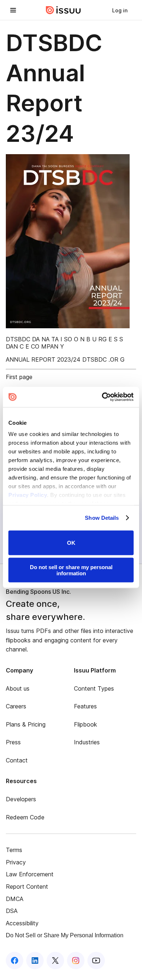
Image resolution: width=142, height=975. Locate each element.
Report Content (27, 886)
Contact (17, 760)
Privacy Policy (27, 495)
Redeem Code (25, 817)
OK (71, 543)
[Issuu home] (63, 10)
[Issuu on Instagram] (75, 960)
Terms (14, 849)
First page (19, 376)
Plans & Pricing (26, 724)
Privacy (16, 862)
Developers (21, 799)
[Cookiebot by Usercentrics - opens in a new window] (102, 397)
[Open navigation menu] (13, 10)
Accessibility (22, 923)
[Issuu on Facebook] (14, 960)
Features (85, 706)
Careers (16, 706)
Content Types (94, 688)
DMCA (14, 898)
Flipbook (85, 724)
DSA (11, 910)
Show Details (102, 518)
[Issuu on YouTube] (96, 960)
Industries (87, 742)
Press (13, 742)
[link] (119, 10)
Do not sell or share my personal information (71, 570)
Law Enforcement (30, 874)
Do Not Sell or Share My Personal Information (64, 935)
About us (17, 688)
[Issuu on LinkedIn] (35, 960)
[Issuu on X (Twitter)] (55, 960)
